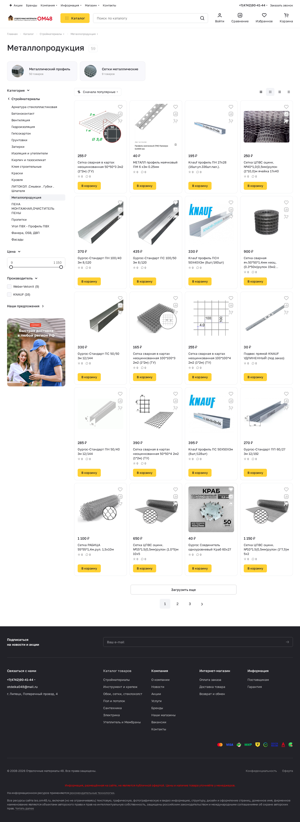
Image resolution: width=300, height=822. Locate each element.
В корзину (89, 186)
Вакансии (158, 722)
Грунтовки (19, 140)
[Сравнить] (120, 114)
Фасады (17, 239)
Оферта (287, 771)
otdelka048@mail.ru (22, 687)
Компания (159, 671)
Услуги (156, 701)
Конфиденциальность (261, 771)
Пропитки (19, 219)
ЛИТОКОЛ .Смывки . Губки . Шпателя (32, 188)
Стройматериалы (25, 99)
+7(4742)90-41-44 (252, 5)
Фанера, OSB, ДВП (25, 233)
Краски (17, 173)
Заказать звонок (281, 5)
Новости (157, 687)
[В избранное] (120, 107)
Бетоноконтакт (22, 113)
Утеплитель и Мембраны (122, 722)
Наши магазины (163, 715)
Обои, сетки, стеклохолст (122, 694)
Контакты (158, 729)
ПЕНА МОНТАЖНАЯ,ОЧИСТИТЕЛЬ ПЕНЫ (32, 208)
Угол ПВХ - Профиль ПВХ (30, 226)
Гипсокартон (21, 133)
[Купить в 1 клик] (120, 121)
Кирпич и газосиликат (28, 160)
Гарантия (255, 687)
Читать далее (24, 808)
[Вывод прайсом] (289, 92)
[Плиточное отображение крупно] (261, 92)
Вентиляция (20, 120)
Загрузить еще (183, 590)
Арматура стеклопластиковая (34, 107)
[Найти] (202, 18)
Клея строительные (26, 166)
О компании (160, 680)
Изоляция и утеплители (29, 153)
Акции (156, 694)
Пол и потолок (114, 701)
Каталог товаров (117, 671)
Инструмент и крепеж (120, 687)
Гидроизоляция (23, 127)
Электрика (111, 715)
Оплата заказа (210, 680)
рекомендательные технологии (91, 793)
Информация (258, 671)
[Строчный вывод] (279, 92)
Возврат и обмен (212, 694)
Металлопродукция (26, 197)
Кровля (17, 180)
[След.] (202, 604)
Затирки (17, 146)
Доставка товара (212, 687)
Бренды (157, 708)
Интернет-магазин (214, 671)
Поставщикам (258, 680)
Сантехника (112, 708)
